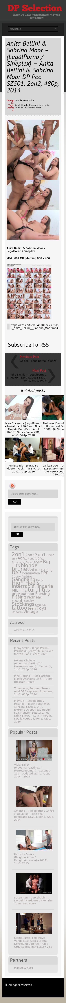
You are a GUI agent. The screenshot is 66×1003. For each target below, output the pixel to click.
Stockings (23, 604)
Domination (31, 573)
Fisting (26, 576)
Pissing (19, 597)
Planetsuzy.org (23, 967)
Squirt (29, 601)
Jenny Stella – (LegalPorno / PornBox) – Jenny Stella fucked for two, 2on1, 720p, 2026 (33, 651)
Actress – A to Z (24, 630)
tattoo (19, 608)
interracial (44, 105)
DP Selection (35, 8)
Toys (41, 608)
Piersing (42, 593)
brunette (33, 105)
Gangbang (23, 579)
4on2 (31, 558)
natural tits (35, 590)
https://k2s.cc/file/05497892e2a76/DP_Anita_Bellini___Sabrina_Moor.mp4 (34, 327)
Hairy (39, 580)
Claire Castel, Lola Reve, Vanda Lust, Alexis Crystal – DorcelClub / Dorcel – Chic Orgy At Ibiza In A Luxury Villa (33, 942)
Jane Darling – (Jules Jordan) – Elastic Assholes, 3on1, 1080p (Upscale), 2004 (33, 678)
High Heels (26, 583)
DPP (44, 573)
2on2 (17, 105)
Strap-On (40, 605)
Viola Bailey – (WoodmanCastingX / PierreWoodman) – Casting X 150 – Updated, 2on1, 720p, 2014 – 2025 (32, 770)
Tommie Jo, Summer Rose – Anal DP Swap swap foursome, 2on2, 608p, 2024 (33, 691)
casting (47, 570)
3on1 (40, 554)
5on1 (39, 558)
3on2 (50, 555)
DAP (16, 572)
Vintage (30, 611)
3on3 (14, 559)
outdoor (27, 594)
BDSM (38, 562)
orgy (16, 593)
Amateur (18, 562)
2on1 (18, 554)
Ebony (16, 576)
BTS (38, 569)
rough (17, 600)
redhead (34, 597)
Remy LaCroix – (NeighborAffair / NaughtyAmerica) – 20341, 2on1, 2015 (31, 859)
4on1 (22, 558)
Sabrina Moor (34, 108)
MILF (16, 590)
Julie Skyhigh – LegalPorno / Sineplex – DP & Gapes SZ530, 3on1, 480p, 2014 (26, 377)
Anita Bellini (21, 108)
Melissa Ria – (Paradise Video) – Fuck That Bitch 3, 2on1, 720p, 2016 (23, 468)
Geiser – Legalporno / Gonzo (38, 360)
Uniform (17, 612)
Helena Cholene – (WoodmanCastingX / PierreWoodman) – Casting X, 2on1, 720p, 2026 (33, 665)
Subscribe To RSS (28, 345)
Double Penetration (24, 100)
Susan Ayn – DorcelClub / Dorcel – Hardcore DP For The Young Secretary (33, 900)
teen (32, 608)
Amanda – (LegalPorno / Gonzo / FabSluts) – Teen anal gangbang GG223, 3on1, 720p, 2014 (34, 815)
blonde (24, 105)
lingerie (44, 586)
